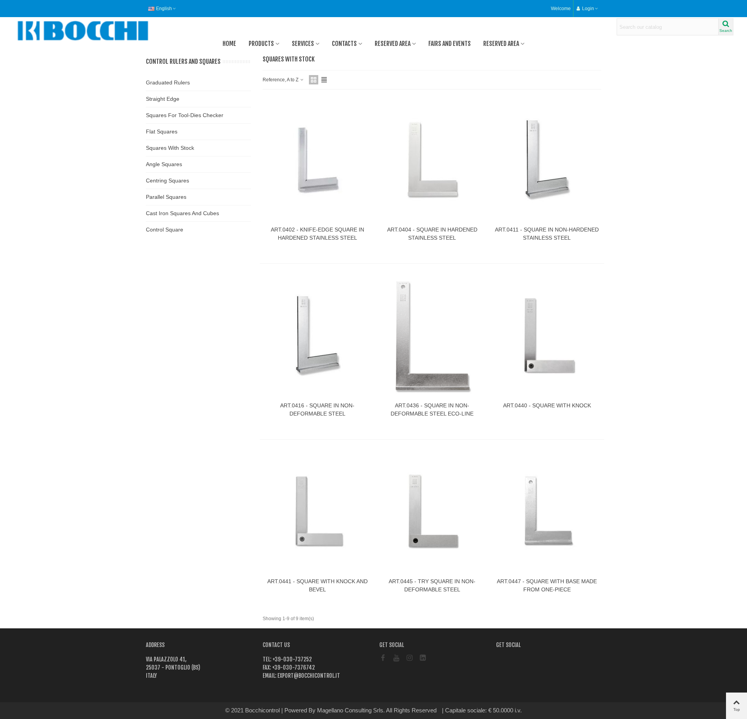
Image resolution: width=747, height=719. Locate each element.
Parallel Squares (166, 197)
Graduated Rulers (168, 82)
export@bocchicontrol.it (308, 675)
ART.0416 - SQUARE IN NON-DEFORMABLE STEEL (317, 409)
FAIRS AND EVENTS (449, 43)
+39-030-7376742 (293, 667)
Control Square (164, 229)
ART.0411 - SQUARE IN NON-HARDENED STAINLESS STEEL (547, 233)
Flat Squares (161, 131)
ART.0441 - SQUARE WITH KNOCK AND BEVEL (317, 585)
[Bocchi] (56, 30)
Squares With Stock (170, 148)
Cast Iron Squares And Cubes (182, 213)
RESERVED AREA (392, 43)
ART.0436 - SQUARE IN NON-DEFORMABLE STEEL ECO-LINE (432, 409)
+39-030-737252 (291, 659)
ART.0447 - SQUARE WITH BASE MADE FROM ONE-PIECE (547, 585)
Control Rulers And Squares (183, 61)
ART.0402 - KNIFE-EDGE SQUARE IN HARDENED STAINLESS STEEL (317, 233)
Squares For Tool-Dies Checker (184, 115)
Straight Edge (162, 99)
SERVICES (303, 43)
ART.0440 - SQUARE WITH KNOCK (547, 405)
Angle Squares (164, 164)
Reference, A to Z (281, 79)
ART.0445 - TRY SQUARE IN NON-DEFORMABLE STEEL (432, 585)
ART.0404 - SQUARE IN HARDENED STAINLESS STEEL (432, 233)
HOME (229, 43)
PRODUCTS (261, 43)
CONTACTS (344, 43)
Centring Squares (167, 180)
